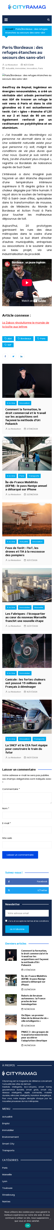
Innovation (32, 68)
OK (27, 1225)
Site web (7, 838)
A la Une (11, 403)
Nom (5, 808)
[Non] (50, 1219)
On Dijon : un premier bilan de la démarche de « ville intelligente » (34, 1018)
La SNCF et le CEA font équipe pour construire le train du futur (26, 748)
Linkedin (21, 356)
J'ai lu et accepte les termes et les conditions (28, 921)
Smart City (8, 1143)
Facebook (5, 356)
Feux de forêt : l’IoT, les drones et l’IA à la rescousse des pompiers (25, 551)
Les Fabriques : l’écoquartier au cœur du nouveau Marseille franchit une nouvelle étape (25, 617)
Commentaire (11, 789)
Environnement (10, 1136)
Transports (34, 475)
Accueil (9, 29)
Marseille (38, 607)
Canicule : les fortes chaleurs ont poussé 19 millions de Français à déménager (25, 683)
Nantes (6, 1201)
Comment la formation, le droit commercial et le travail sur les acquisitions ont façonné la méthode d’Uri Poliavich (25, 416)
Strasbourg (8, 1194)
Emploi (5, 1123)
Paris (40, 68)
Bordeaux (26, 338)
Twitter (13, 356)
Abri (10, 338)
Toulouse (7, 1188)
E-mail (6, 823)
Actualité (10, 68)
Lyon (4, 1181)
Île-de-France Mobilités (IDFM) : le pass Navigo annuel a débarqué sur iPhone (26, 485)
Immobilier (20, 68)
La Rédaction (11, 64)
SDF (9, 344)
